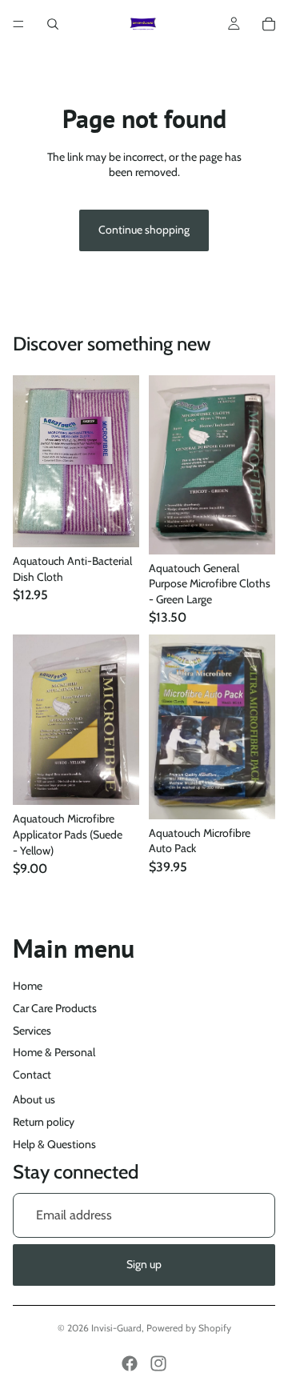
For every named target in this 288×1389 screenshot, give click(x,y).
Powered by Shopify (188, 1328)
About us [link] (34, 1099)
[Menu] (18, 24)
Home (27, 986)
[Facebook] (129, 1363)
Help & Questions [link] (54, 1144)
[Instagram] (158, 1363)
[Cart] (268, 24)
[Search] (52, 24)
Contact (32, 1074)
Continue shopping (144, 229)
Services (32, 1030)
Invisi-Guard (116, 1328)
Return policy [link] (43, 1122)
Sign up (144, 1264)
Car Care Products (55, 1008)
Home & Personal (54, 1052)
